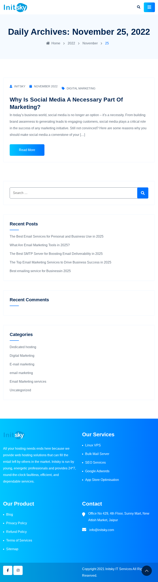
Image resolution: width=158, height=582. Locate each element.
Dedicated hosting (23, 347)
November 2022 (46, 86)
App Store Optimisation (102, 480)
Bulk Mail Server (97, 454)
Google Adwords (97, 471)
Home (55, 43)
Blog (9, 514)
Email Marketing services (28, 381)
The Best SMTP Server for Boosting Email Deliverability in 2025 (56, 253)
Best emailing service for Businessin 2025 (40, 271)
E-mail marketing (22, 364)
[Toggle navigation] (149, 7)
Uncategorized (20, 390)
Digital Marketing (81, 88)
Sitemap (12, 549)
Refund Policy (16, 532)
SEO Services (95, 462)
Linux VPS (93, 445)
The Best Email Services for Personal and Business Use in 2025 (56, 236)
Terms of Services (19, 540)
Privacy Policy (16, 523)
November (90, 43)
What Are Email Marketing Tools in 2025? (40, 245)
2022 (71, 43)
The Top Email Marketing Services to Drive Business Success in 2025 (61, 262)
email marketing (21, 373)
